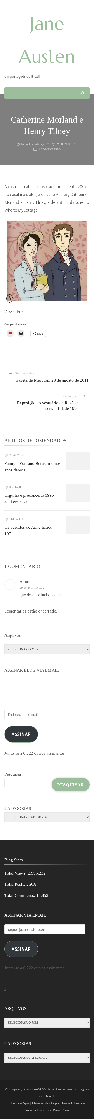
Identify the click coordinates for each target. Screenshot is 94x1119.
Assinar (21, 734)
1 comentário (49, 150)
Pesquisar (12, 774)
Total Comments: (20, 895)
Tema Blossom (73, 1103)
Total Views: (16, 873)
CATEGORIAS (17, 808)
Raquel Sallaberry (32, 144)
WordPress (61, 1110)
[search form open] (82, 93)
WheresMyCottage (21, 210)
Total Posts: (15, 884)
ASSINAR (21, 949)
